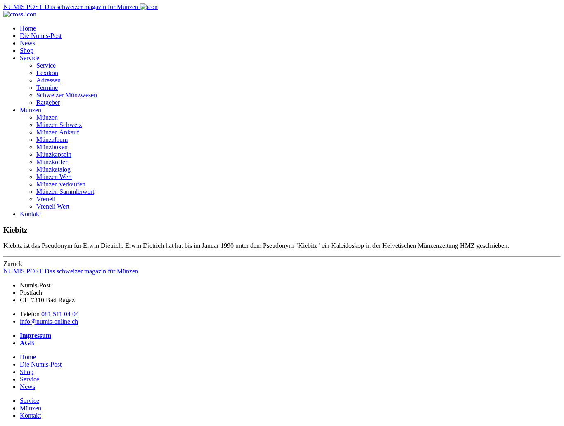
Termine (47, 87)
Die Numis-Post (41, 35)
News (27, 43)
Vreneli (45, 198)
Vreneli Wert (52, 206)
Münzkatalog (53, 169)
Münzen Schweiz (59, 124)
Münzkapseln (53, 154)
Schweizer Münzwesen (66, 95)
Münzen (30, 109)
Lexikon (47, 72)
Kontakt (30, 213)
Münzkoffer (51, 161)
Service (29, 57)
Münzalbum (52, 139)
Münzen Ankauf (57, 132)
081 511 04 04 (60, 314)
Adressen (48, 80)
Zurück (12, 263)
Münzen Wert (54, 176)
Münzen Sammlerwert (65, 191)
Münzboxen (52, 147)
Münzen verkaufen (60, 184)
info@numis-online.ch (49, 321)
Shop (26, 50)
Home (28, 28)
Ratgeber (48, 102)
